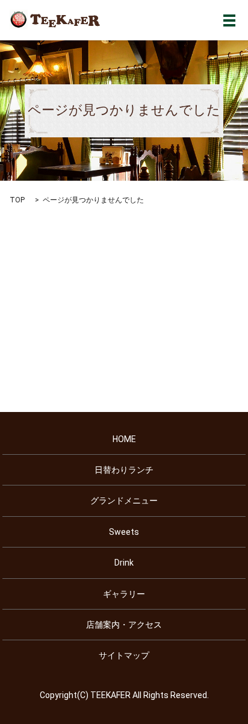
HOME (124, 439)
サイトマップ (124, 655)
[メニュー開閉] (229, 20)
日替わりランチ (124, 470)
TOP (17, 200)
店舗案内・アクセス (124, 624)
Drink (124, 562)
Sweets (124, 532)
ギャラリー (124, 594)
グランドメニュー (124, 500)
